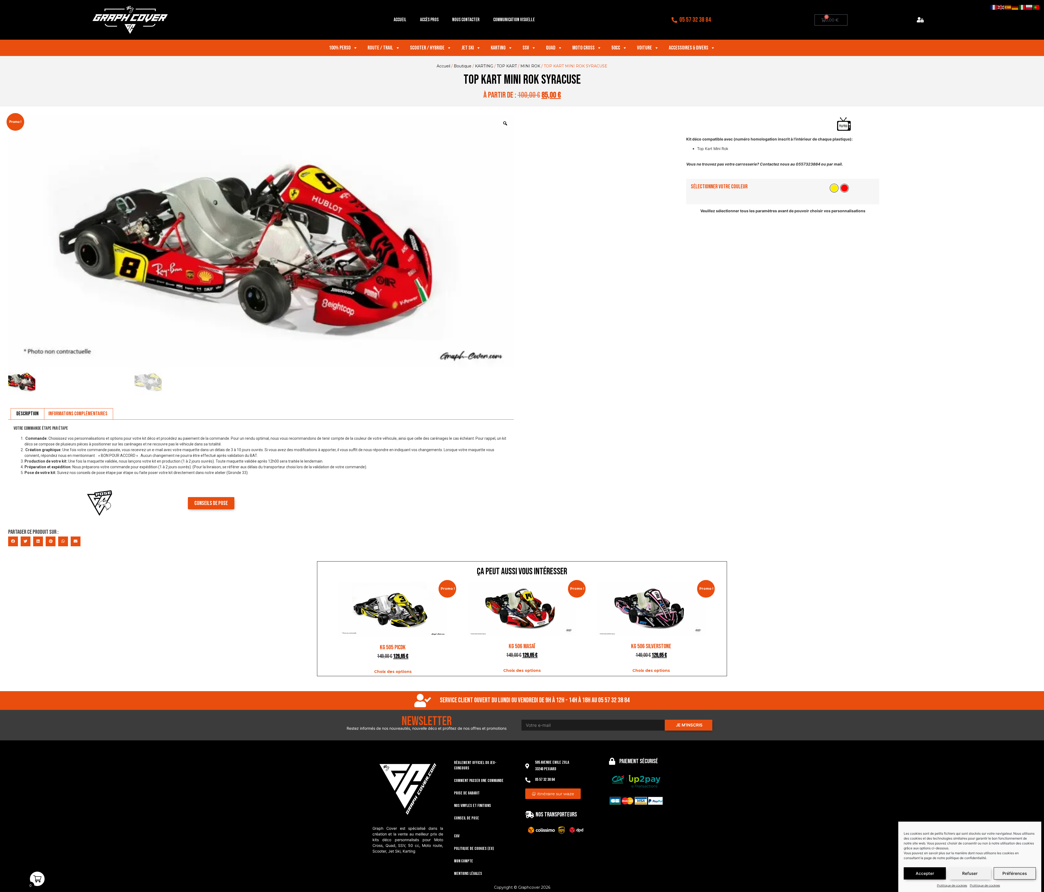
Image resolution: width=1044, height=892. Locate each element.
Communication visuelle (514, 20)
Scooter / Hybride (427, 48)
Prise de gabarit (467, 793)
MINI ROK (530, 66)
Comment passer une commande (479, 780)
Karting (498, 48)
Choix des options (393, 671)
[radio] (834, 188)
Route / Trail (380, 48)
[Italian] (1022, 7)
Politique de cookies (952, 885)
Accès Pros (429, 20)
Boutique (462, 66)
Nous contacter (466, 20)
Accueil (400, 20)
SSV (526, 48)
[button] (13, 541)
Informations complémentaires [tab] (77, 413)
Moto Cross (583, 48)
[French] (994, 7)
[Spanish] (1008, 7)
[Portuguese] (1036, 7)
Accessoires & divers (688, 48)
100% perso (340, 48)
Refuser (970, 873)
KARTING (484, 66)
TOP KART (507, 66)
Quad (550, 48)
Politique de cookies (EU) (474, 848)
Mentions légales (468, 873)
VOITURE (644, 48)
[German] (1015, 7)
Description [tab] (27, 413)
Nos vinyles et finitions (472, 805)
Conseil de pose (466, 818)
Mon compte (463, 861)
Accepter (925, 873)
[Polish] (1029, 7)
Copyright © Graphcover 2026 (522, 887)
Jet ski (467, 48)
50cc (615, 48)
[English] (1001, 7)
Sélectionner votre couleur (719, 186)
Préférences (1014, 873)
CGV (456, 836)
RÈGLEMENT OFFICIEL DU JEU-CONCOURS (475, 765)
